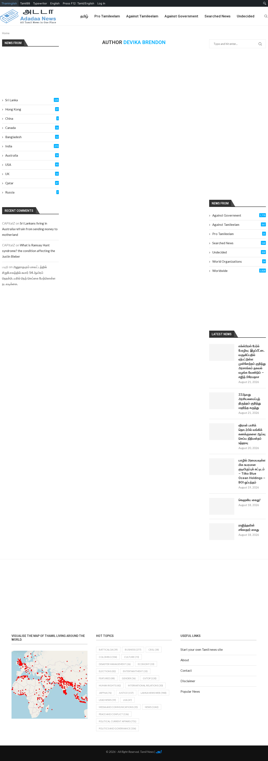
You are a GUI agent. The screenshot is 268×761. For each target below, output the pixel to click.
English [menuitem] (55, 3)
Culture (131, 657)
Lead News (107, 700)
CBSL (153, 649)
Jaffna (105, 692)
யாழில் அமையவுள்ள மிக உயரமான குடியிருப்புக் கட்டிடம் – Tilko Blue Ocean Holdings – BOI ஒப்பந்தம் (251, 471)
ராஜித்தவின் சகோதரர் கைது (248, 527)
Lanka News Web (153, 692)
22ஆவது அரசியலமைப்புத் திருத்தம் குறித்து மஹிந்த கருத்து (249, 401)
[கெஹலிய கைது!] (221, 506)
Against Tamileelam (142, 16)
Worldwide (238, 271)
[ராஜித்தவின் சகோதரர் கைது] (221, 531)
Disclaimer (187, 681)
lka (127, 700)
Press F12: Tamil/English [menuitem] (78, 3)
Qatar (31, 183)
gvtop (149, 678)
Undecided (245, 16)
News (151, 707)
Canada (31, 128)
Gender (129, 678)
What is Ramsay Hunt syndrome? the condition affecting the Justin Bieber (28, 250)
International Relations (145, 685)
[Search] (266, 16)
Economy (146, 664)
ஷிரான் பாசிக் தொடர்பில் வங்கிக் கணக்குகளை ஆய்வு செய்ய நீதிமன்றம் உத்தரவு (251, 434)
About (184, 660)
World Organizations (238, 261)
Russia (31, 192)
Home (5, 33)
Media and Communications (118, 707)
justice (126, 692)
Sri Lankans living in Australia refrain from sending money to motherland (30, 228)
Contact (186, 670)
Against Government (181, 16)
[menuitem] (265, 3)
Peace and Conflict (114, 714)
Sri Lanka (31, 100)
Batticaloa (108, 649)
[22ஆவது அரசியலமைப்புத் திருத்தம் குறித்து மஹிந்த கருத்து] (221, 400)
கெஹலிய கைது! (249, 500)
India (31, 146)
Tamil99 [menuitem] (25, 3)
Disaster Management (115, 664)
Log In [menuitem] (101, 3)
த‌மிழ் (84, 16)
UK (31, 174)
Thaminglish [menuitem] (9, 3)
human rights (110, 685)
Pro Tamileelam (107, 16)
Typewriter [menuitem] (40, 3)
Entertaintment (135, 671)
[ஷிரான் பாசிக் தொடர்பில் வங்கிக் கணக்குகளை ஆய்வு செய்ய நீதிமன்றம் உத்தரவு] (221, 431)
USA (31, 164)
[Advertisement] (238, 124)
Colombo (108, 657)
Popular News (190, 691)
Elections (107, 671)
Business (133, 649)
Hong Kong (31, 109)
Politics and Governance (117, 728)
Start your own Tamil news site (201, 649)
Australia (31, 155)
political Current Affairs (117, 721)
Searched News (218, 16)
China (31, 118)
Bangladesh (31, 137)
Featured (107, 678)
